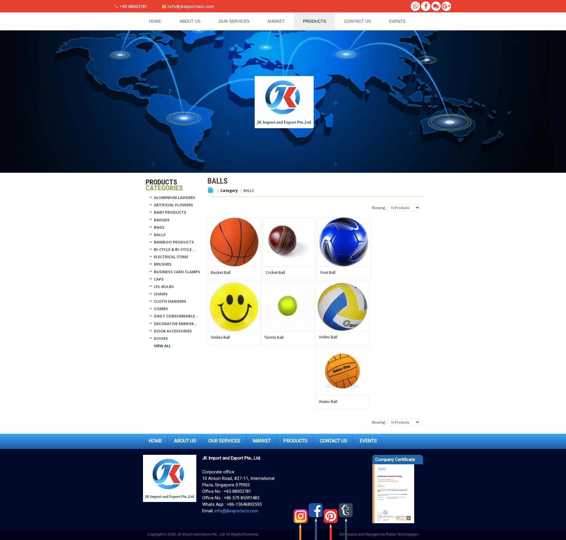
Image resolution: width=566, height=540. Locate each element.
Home (155, 21)
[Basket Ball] (234, 242)
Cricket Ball (275, 272)
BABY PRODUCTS (170, 212)
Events (397, 21)
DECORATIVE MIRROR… (175, 323)
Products (314, 21)
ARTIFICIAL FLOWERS (173, 205)
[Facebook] (425, 6)
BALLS (160, 234)
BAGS (159, 227)
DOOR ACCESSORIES (173, 331)
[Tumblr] (346, 521)
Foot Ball (327, 272)
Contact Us (357, 21)
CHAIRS (161, 294)
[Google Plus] (446, 6)
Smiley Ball (220, 337)
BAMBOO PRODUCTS (174, 242)
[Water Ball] (342, 371)
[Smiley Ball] (234, 306)
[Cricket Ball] (289, 242)
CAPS (159, 279)
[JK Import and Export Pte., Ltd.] (285, 102)
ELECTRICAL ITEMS (171, 256)
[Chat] (436, 6)
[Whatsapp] (415, 6)
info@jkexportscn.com (190, 6)
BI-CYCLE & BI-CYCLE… (174, 249)
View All (162, 345)
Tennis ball (274, 337)
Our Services (234, 21)
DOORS (161, 338)
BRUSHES (163, 264)
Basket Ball (221, 272)
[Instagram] (301, 521)
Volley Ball (328, 337)
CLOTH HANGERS (170, 301)
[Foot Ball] (343, 242)
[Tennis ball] (287, 306)
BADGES (162, 220)
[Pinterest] (331, 521)
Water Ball (328, 401)
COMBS (161, 308)
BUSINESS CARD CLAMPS (177, 271)
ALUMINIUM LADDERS (174, 197)
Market (276, 21)
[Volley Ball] (342, 307)
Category (229, 190)
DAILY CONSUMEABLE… (176, 316)
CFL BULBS (164, 286)
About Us (190, 21)
